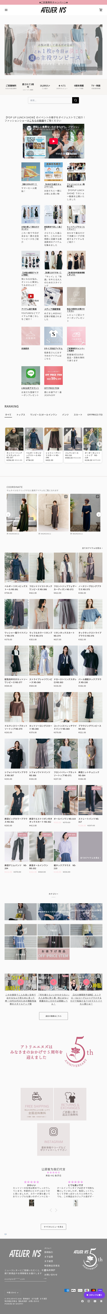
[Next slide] (99, 444)
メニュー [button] (48, 1248)
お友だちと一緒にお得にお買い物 (53, 192)
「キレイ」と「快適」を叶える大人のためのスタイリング (53, 281)
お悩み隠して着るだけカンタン (30, 228)
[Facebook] (82, 1301)
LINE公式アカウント (30, 388)
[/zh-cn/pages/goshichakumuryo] (70, 1104)
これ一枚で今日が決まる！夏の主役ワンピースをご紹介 (30, 237)
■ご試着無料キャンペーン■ (53, 2)
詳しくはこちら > (54, 62)
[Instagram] (89, 1301)
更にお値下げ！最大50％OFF (53, 394)
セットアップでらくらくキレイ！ (76, 228)
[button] (22, 514)
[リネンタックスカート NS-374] (66, 614)
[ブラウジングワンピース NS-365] (90, 707)
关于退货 (43, 1298)
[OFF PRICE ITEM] (53, 954)
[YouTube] (95, 1301)
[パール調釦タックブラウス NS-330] (90, 661)
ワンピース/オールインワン (43, 414)
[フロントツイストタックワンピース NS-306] (41, 568)
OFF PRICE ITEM (51, 388)
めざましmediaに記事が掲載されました (53, 316)
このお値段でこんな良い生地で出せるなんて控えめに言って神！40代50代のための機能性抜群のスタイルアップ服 (20, 999)
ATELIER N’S (12, 1298)
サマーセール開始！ (29, 189)
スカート (78, 414)
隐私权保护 (22, 1301)
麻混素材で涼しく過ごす (53, 228)
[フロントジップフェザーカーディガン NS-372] (66, 568)
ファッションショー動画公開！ (76, 185)
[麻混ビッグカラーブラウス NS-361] (17, 800)
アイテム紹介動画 (29, 309)
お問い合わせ (34, 1301)
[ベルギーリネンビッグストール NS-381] (17, 568)
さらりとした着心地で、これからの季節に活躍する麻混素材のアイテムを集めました (53, 238)
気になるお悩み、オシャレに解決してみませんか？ (30, 281)
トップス (20, 414)
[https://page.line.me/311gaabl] (101, 1301)
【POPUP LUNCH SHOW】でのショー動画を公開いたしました (75, 195)
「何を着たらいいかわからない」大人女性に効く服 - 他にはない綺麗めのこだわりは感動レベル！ (53, 999)
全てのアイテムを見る (91, 548)
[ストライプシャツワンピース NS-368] (41, 661)
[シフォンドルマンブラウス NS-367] (17, 754)
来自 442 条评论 (53, 1175)
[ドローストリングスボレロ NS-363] (66, 661)
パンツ (65, 414)
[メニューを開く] (8, 10)
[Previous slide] (7, 444)
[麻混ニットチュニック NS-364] (90, 754)
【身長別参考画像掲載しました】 (76, 274)
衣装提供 (25, 348)
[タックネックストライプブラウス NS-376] (90, 614)
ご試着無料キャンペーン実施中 (76, 349)
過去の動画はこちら (54, 1016)
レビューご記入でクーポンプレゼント (75, 317)
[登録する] (44, 1278)
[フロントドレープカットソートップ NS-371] (66, 754)
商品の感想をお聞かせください (76, 310)
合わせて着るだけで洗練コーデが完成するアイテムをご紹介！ (75, 237)
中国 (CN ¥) (11, 1292)
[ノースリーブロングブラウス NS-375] (90, 568)
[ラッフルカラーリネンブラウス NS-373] (41, 614)
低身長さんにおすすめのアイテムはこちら (53, 355)
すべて (8, 414)
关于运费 (35, 1298)
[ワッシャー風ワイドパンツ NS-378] (17, 614)
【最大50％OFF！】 (29, 184)
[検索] (75, 100)
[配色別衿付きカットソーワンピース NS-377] (17, 661)
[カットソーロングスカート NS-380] (41, 707)
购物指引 (26, 1298)
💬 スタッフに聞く (94, 1295)
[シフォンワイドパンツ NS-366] (41, 754)
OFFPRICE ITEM (95, 414)
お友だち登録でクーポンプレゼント (30, 394)
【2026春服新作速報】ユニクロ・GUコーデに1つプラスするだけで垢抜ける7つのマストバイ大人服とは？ (86, 999)
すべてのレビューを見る (53, 1226)
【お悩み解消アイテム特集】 (29, 274)
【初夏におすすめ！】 (53, 273)
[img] (54, 1172)
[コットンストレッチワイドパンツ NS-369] (66, 707)
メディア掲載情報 (52, 309)
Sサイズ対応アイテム (53, 348)
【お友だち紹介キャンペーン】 (52, 185)
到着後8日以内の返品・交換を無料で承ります (75, 357)
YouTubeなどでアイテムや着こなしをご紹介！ (30, 316)
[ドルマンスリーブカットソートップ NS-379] (17, 707)
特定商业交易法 (52, 1265)
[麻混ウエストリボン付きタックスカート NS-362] (41, 800)
